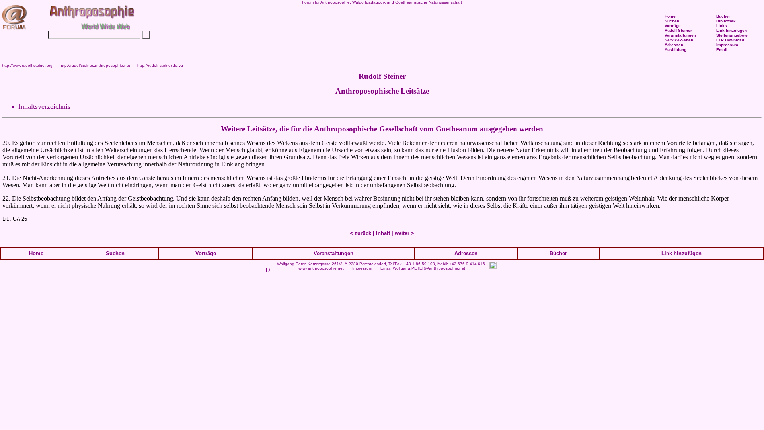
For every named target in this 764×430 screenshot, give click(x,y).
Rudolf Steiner (678, 30)
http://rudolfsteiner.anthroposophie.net (95, 65)
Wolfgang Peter (291, 264)
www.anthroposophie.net (321, 268)
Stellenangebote (732, 35)
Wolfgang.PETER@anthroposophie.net (429, 268)
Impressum (362, 268)
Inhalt (383, 233)
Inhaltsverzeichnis (44, 106)
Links (721, 25)
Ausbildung (675, 49)
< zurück (360, 233)
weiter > (404, 233)
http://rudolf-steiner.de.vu (160, 65)
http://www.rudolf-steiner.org (27, 65)
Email (721, 49)
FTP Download (730, 40)
